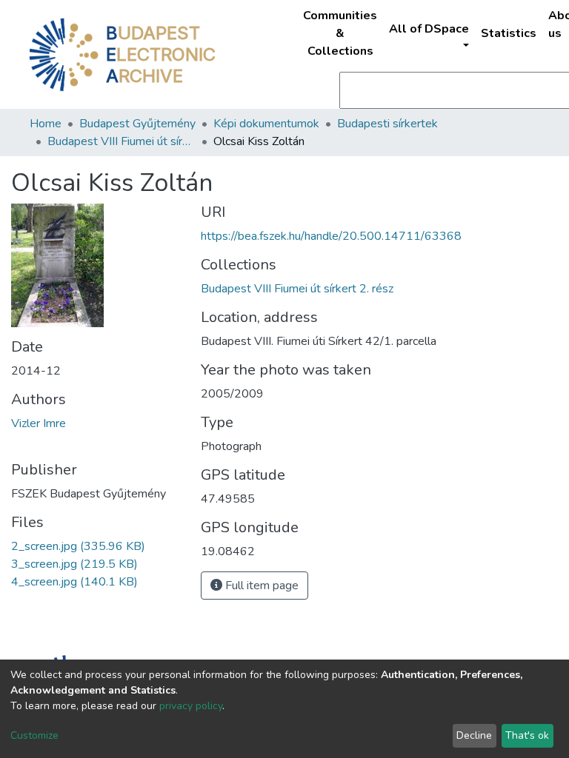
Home (45, 123)
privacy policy (190, 706)
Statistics (508, 33)
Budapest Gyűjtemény (137, 123)
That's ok (527, 735)
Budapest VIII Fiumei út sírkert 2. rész (121, 141)
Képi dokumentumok (266, 123)
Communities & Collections (340, 33)
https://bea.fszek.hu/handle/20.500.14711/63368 (331, 236)
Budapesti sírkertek (387, 123)
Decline (474, 735)
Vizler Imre (38, 423)
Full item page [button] (260, 585)
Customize (34, 735)
